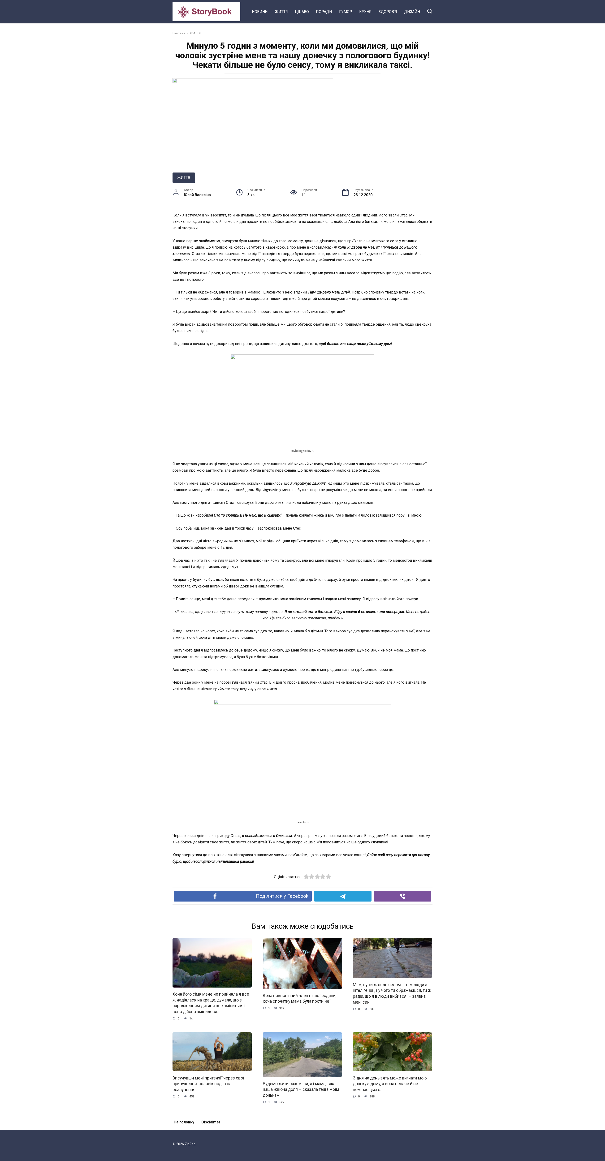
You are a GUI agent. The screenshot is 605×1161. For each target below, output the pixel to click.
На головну (184, 1122)
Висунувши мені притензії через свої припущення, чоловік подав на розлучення (208, 1083)
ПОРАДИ (324, 11)
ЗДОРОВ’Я (388, 11)
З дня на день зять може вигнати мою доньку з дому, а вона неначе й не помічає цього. (390, 1083)
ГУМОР (345, 11)
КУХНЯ (365, 11)
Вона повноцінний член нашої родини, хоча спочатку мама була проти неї (299, 998)
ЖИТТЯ (281, 11)
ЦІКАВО (302, 11)
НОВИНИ (260, 11)
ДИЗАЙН (412, 11)
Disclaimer (210, 1122)
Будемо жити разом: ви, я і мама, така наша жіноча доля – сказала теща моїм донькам (301, 1089)
